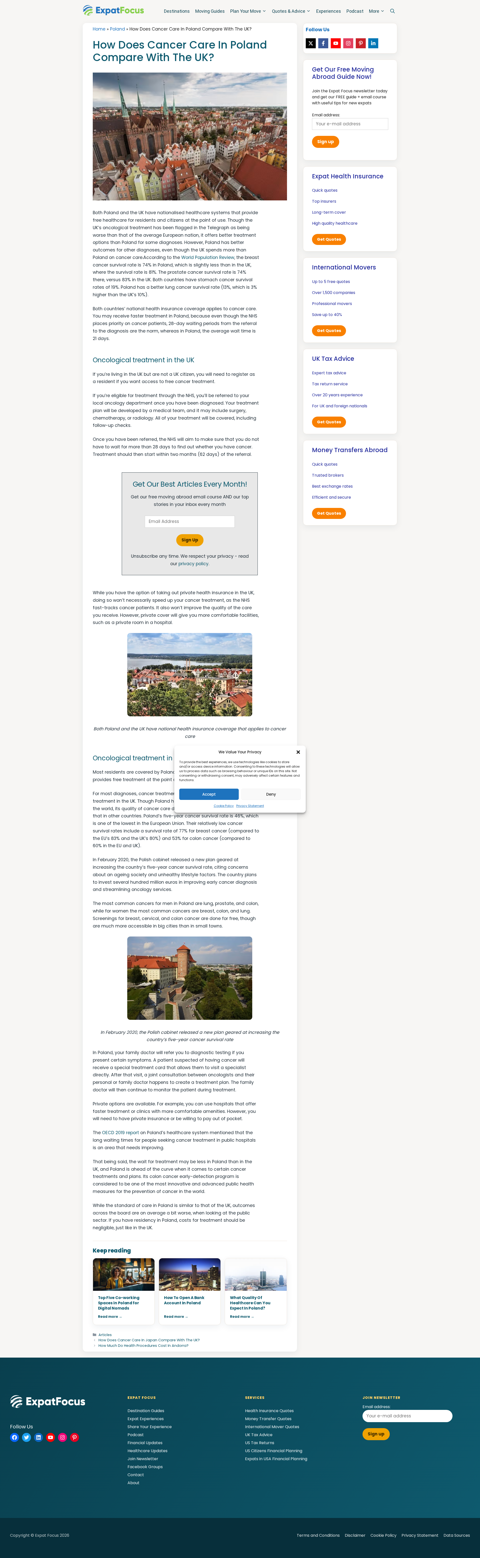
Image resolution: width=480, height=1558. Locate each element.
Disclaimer (355, 1535)
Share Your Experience (150, 1427)
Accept (209, 794)
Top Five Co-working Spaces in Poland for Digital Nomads (119, 1303)
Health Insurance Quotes (269, 1411)
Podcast (355, 11)
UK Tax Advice (258, 1435)
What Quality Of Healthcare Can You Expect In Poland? (250, 1303)
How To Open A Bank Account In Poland (184, 1300)
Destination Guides (146, 1411)
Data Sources (457, 1535)
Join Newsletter (143, 1459)
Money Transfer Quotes (268, 1419)
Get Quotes (329, 239)
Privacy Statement (250, 806)
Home (99, 29)
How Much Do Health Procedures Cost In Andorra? (143, 1345)
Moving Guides (210, 11)
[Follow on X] (311, 43)
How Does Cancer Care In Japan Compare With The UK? (149, 1340)
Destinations (177, 11)
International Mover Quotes (272, 1427)
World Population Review (207, 257)
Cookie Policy (224, 806)
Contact (136, 1475)
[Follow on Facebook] (323, 43)
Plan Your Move (245, 11)
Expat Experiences (146, 1419)
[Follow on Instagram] (348, 43)
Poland (117, 29)
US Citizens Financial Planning (273, 1451)
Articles (105, 1334)
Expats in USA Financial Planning (276, 1459)
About (134, 1483)
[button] (298, 752)
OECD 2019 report (120, 1133)
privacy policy (193, 564)
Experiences (328, 11)
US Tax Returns (259, 1443)
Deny (271, 794)
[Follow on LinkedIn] (373, 43)
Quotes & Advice (288, 11)
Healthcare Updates (148, 1451)
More (374, 11)
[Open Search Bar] (393, 11)
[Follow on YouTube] (336, 43)
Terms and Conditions (318, 1535)
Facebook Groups (145, 1467)
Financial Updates (145, 1443)
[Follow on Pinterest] (361, 43)
